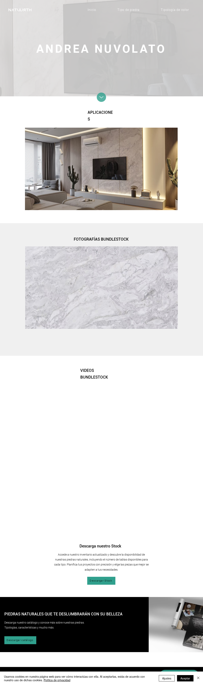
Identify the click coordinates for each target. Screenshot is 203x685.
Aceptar (185, 678)
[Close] (198, 678)
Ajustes (166, 678)
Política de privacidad (57, 680)
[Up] (101, 97)
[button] (101, 169)
